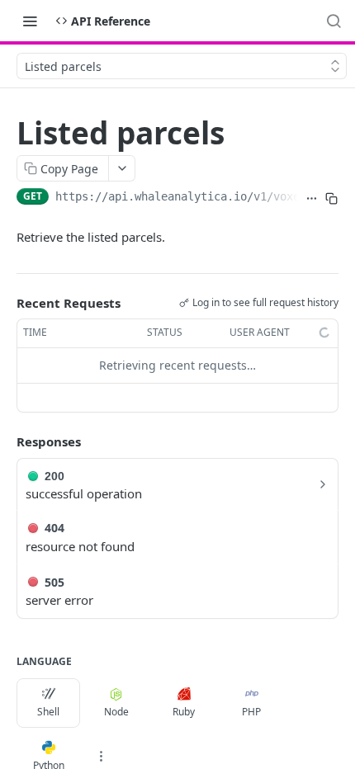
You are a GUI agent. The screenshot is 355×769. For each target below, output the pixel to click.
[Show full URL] (311, 198)
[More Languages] (100, 756)
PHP (251, 712)
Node (116, 712)
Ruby (184, 712)
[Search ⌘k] (333, 20)
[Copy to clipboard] (331, 198)
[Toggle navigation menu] (30, 20)
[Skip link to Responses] (5, 441)
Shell (48, 712)
